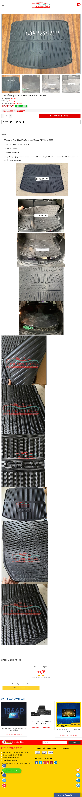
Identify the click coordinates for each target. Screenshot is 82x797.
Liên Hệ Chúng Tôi (65, 795)
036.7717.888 (17, 755)
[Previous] (6, 44)
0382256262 (21, 106)
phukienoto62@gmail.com (11, 757)
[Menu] (3, 4)
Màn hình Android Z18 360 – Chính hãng (68, 730)
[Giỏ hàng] (78, 4)
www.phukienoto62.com (10, 760)
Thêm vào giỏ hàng (60, 116)
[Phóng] (78, 72)
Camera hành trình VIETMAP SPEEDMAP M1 (41, 723)
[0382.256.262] (4, 770)
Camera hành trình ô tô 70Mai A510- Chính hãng (14, 729)
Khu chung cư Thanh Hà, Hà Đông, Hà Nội (16, 752)
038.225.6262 (19, 742)
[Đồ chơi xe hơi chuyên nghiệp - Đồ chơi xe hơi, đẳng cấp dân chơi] (41, 5)
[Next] (76, 44)
